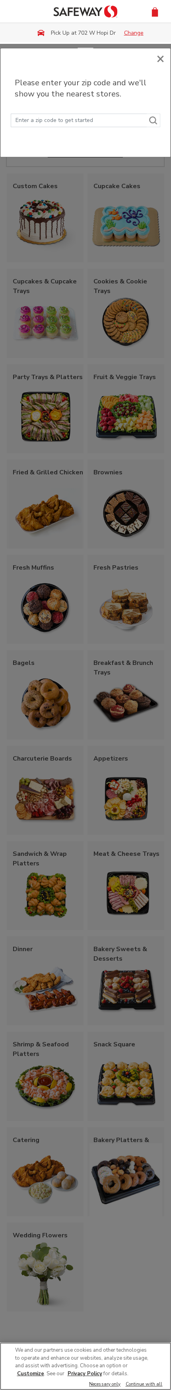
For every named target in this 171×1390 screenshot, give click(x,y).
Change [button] (134, 33)
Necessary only (105, 1384)
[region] (85, 1366)
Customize (30, 1373)
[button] (155, 11)
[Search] (153, 120)
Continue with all (144, 1384)
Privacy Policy (85, 1373)
